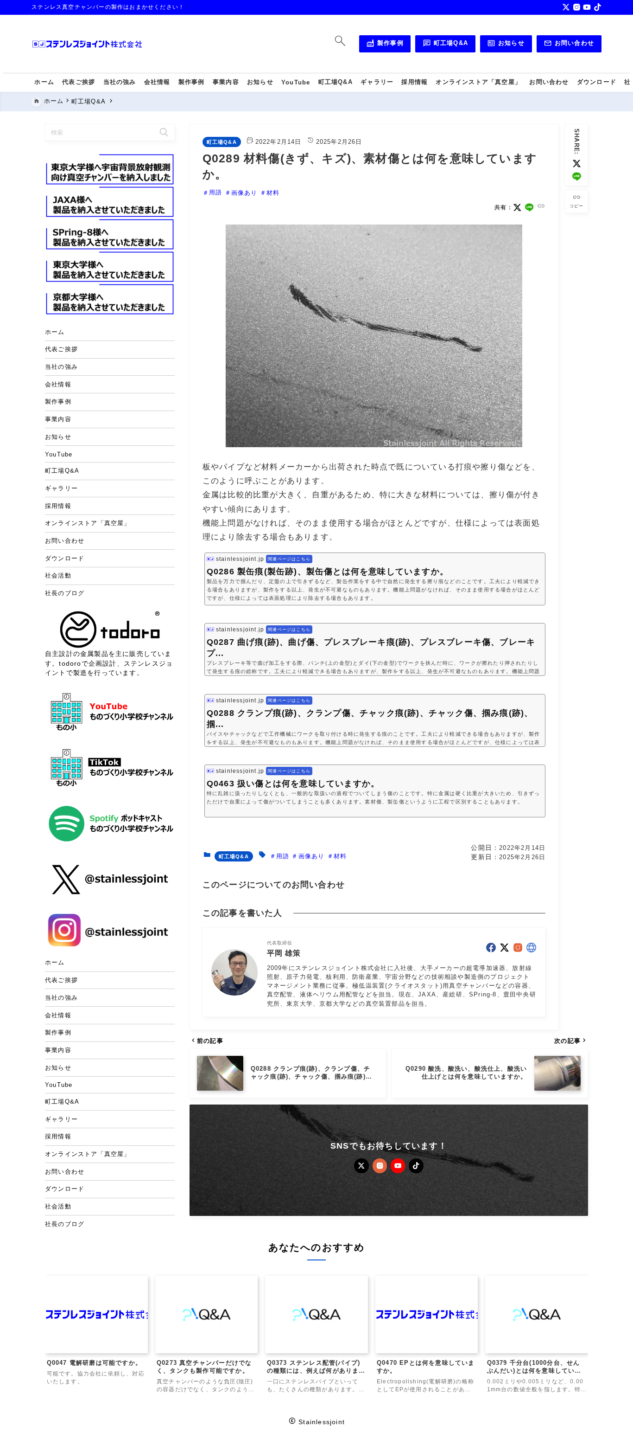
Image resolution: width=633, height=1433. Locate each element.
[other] (531, 947)
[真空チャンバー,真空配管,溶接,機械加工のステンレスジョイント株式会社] (87, 44)
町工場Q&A (445, 44)
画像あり (244, 192)
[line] (576, 176)
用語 (215, 192)
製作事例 (384, 44)
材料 (272, 192)
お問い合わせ (569, 44)
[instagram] (577, 7)
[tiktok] (597, 7)
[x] (566, 7)
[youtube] (587, 7)
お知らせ (505, 44)
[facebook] (491, 947)
